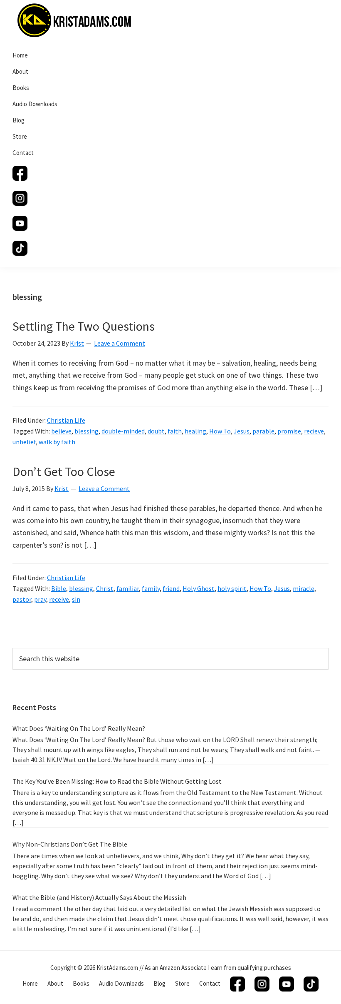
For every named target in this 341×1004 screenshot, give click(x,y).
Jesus (242, 431)
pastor (21, 599)
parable (263, 431)
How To (220, 431)
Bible (58, 588)
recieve (314, 431)
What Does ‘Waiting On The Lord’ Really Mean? (78, 728)
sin (76, 599)
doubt (156, 431)
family (151, 588)
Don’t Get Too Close (63, 471)
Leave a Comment (119, 343)
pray (40, 599)
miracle (303, 588)
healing (195, 431)
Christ (105, 588)
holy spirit (232, 588)
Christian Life (66, 420)
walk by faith (57, 442)
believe (61, 431)
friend (171, 588)
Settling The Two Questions (83, 326)
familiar (127, 588)
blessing (86, 431)
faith (175, 431)
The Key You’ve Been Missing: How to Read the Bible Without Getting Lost (117, 781)
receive (59, 599)
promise (289, 431)
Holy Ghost (199, 588)
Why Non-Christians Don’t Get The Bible (69, 844)
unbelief (24, 442)
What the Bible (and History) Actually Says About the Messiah (99, 897)
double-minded (123, 431)
